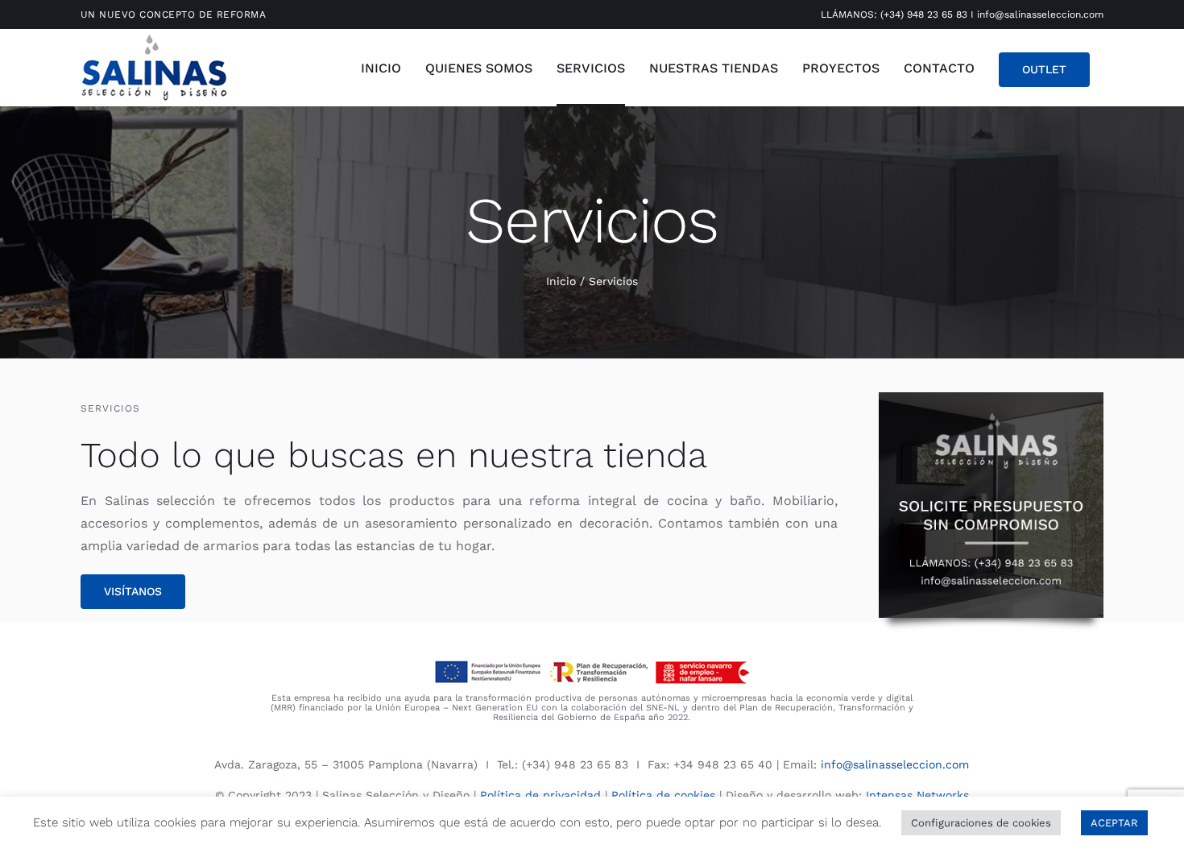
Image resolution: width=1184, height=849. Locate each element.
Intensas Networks (917, 795)
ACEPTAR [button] (1114, 823)
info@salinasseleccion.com (1040, 14)
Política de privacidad (540, 795)
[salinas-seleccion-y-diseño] (154, 36)
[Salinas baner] (991, 398)
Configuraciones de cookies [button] (981, 823)
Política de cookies (663, 795)
